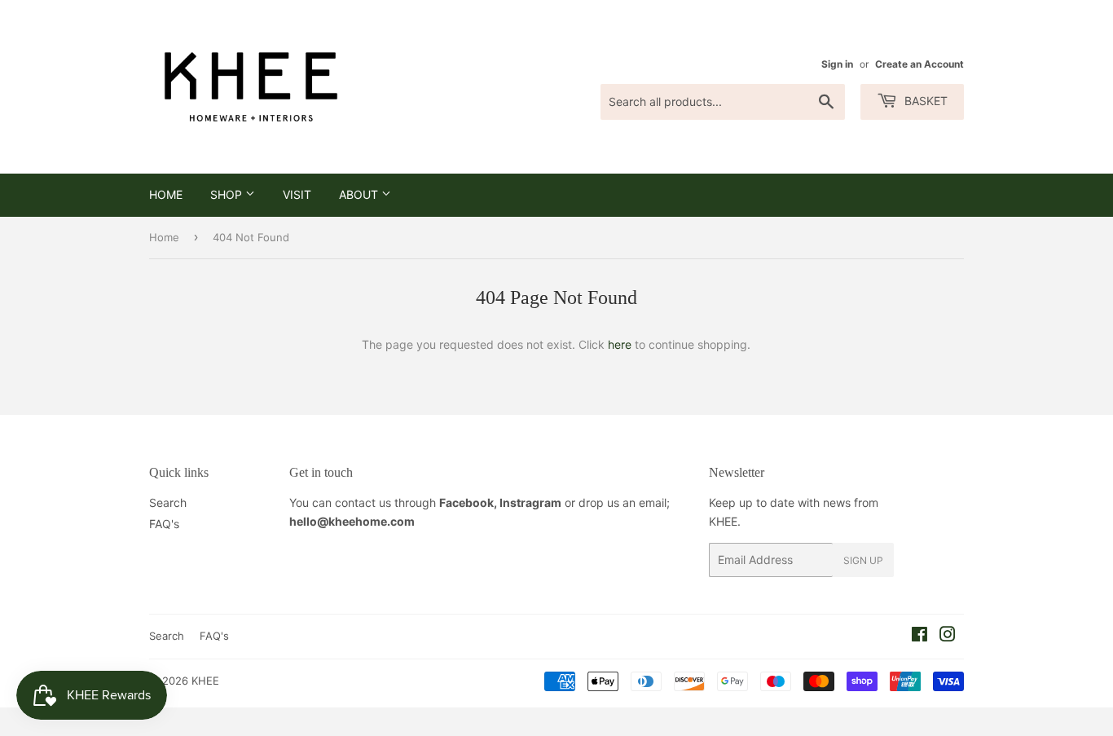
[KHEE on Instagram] (947, 636)
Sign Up (863, 560)
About (360, 194)
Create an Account (919, 64)
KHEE (205, 680)
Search (168, 502)
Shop (227, 194)
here (619, 344)
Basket (924, 101)
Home (166, 194)
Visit (297, 194)
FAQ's (164, 524)
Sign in (837, 64)
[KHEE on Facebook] (919, 636)
